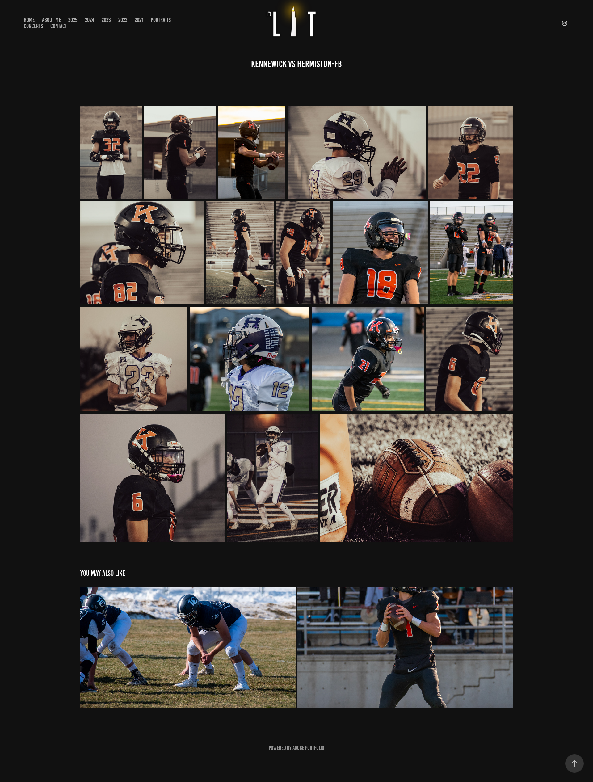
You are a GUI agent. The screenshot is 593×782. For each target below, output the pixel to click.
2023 (106, 20)
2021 (139, 20)
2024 (89, 20)
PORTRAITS (161, 20)
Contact (58, 26)
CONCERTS (33, 26)
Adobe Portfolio (308, 748)
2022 (122, 20)
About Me (51, 20)
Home (29, 20)
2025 (73, 20)
